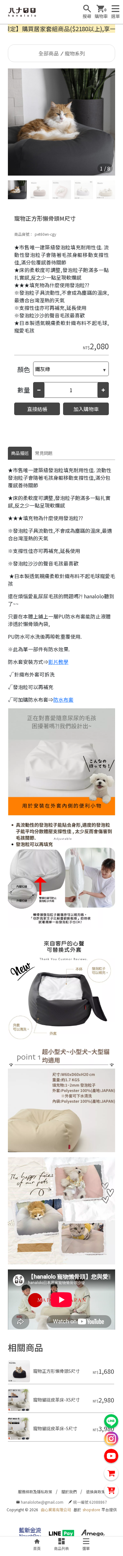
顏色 (23, 369)
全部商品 (48, 53)
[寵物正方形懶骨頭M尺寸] (61, 122)
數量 (23, 389)
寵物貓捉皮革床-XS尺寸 (56, 1399)
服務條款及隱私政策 (35, 1491)
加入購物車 (86, 409)
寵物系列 (75, 53)
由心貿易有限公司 (56, 1509)
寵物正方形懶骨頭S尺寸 (56, 1371)
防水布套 (63, 699)
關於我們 (69, 1491)
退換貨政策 (95, 1491)
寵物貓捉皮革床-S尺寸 (55, 1428)
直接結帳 (37, 409)
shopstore (91, 1509)
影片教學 (58, 661)
